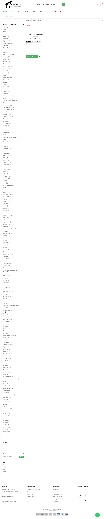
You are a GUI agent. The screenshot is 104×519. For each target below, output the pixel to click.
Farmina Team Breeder (9, 137)
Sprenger (5, 365)
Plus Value (6, 303)
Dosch (5, 121)
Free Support (56, 499)
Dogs (19, 11)
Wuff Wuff (6, 425)
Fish (41, 11)
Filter (21, 456)
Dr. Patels (5, 123)
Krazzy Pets (6, 197)
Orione (5, 249)
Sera (4, 340)
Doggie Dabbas (7, 109)
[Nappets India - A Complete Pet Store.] (12, 4)
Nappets (5, 226)
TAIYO (4, 370)
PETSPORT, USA (7, 292)
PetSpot (5, 294)
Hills (4, 174)
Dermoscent (6, 105)
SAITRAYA (5, 324)
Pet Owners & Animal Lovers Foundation (11, 271)
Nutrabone (6, 242)
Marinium (5, 208)
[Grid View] (100, 20)
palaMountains (7, 256)
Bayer (4, 59)
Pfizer (4, 299)
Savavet (5, 331)
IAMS (4, 181)
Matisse (5, 210)
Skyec (4, 347)
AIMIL (4, 29)
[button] (97, 515)
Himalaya (5, 176)
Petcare (5, 280)
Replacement (56, 489)
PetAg (4, 278)
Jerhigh (5, 192)
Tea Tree (5, 372)
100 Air (4, 469)
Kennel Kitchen (7, 194)
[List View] (102, 20)
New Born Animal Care (9, 238)
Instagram (85, 495)
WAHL (4, 418)
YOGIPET (5, 427)
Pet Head (5, 268)
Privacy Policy (56, 504)
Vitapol (5, 413)
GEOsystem (6, 158)
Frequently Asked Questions (34, 489)
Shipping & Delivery (57, 496)
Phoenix (5, 301)
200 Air (4, 471)
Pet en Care (6, 265)
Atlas (4, 52)
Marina (40, 33)
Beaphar (5, 61)
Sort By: (28, 21)
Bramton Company (8, 77)
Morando (5, 224)
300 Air (4, 474)
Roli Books (6, 317)
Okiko (4, 245)
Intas (4, 187)
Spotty (5, 363)
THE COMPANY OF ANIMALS (10, 379)
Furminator (6, 155)
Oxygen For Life (7, 254)
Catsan (5, 84)
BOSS (4, 75)
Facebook (80, 491)
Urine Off (5, 393)
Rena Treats (6, 310)
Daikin (4, 103)
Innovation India (7, 185)
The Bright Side (7, 376)
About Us (29, 501)
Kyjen (4, 199)
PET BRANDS (6, 263)
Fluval (4, 144)
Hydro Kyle (6, 178)
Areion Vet (6, 45)
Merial (4, 219)
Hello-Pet (5, 171)
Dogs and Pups (7, 114)
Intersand (6, 190)
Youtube (80, 495)
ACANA (5, 27)
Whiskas (5, 420)
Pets (4, 289)
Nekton (5, 231)
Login (96, 5)
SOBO (4, 351)
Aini (4, 31)
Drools (5, 125)
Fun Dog (5, 153)
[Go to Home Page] (2, 17)
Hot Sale (58, 11)
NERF (4, 236)
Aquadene (6, 41)
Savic (4, 333)
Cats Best (6, 82)
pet (4, 261)
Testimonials (30, 494)
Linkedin (80, 500)
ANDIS (4, 36)
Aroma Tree (6, 48)
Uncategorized (7, 388)
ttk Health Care (7, 386)
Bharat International (8, 66)
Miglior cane (6, 222)
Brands (48, 11)
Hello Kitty (6, 169)
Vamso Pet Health (8, 395)
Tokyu (4, 381)
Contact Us (30, 499)
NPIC (4, 240)
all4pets (5, 34)
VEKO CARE (6, 397)
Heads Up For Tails (8, 167)
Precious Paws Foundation (10, 305)
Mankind (5, 203)
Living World (6, 201)
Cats (26, 11)
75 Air (4, 467)
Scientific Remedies (8, 335)
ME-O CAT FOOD (7, 215)
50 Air (4, 465)
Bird (34, 11)
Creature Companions (9, 100)
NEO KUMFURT (7, 233)
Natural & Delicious (8, 229)
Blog (28, 504)
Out (4, 252)
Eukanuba (6, 132)
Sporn (4, 360)
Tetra (4, 374)
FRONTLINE (6, 151)
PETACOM (5, 276)
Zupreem (5, 431)
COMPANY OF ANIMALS (9, 96)
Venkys (5, 399)
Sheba (5, 342)
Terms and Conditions (32, 491)
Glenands (6, 162)
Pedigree (5, 258)
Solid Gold (6, 354)
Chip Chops (6, 89)
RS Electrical (6, 321)
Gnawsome (6, 164)
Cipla (4, 93)
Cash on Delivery (31, 496)
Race (4, 308)
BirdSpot (5, 73)
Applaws (5, 38)
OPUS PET (5, 247)
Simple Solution (7, 344)
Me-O (4, 213)
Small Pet (5, 349)
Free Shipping (56, 501)
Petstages (6, 296)
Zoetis (4, 429)
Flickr (85, 500)
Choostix (5, 91)
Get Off (5, 160)
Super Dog (6, 367)
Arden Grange (7, 43)
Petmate (5, 287)
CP (4, 98)
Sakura (5, 326)
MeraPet (5, 217)
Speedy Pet (6, 358)
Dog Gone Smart (7, 107)
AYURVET (5, 57)
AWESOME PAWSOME (8, 54)
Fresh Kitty (6, 148)
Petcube (5, 282)
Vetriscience (6, 409)
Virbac (5, 411)
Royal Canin (6, 319)
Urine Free (6, 390)
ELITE (4, 130)
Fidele (4, 139)
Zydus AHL (6, 434)
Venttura (5, 402)
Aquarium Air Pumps (32, 33)
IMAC (4, 183)
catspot (5, 87)
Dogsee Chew (7, 116)
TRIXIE (4, 383)
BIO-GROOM (6, 68)
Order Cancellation (57, 494)
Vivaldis (5, 415)
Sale (4, 328)
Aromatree (6, 50)
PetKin (4, 285)
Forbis (4, 146)
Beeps (5, 64)
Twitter (85, 491)
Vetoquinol (6, 406)
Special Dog (6, 356)
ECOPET (5, 128)
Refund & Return (57, 491)
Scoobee (5, 337)
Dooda (5, 119)
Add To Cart (30, 56)
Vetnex (5, 404)
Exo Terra (5, 135)
